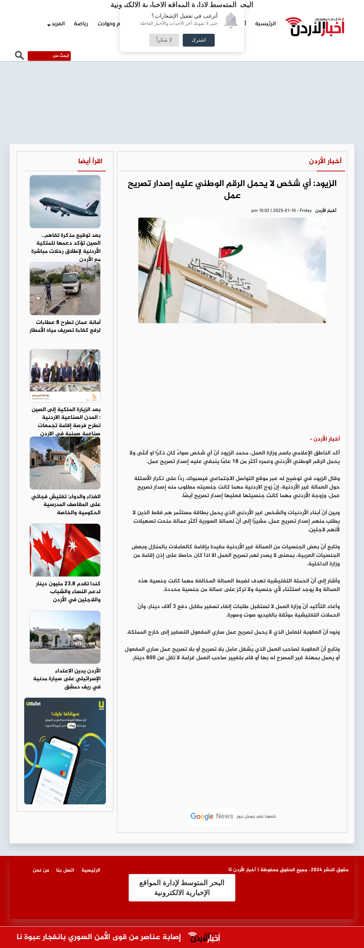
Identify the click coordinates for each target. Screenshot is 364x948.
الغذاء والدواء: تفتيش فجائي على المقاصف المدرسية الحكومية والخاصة (66, 505)
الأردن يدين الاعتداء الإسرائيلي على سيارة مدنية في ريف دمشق (67, 679)
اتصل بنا (65, 870)
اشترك (199, 40)
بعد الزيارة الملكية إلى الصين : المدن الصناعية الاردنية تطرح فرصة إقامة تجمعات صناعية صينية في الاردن (66, 422)
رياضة (81, 24)
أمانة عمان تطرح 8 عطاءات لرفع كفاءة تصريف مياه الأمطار (65, 327)
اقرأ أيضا (90, 161)
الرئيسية (265, 24)
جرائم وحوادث (113, 24)
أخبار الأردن (325, 161)
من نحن (41, 870)
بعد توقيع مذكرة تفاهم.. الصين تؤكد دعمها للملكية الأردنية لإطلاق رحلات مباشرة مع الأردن (66, 248)
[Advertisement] (232, 382)
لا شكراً (164, 40)
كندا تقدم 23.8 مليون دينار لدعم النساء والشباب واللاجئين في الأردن (68, 592)
